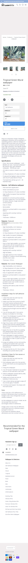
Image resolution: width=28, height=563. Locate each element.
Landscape (8, 489)
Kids (6, 484)
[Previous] (12, 74)
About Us (7, 463)
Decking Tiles (9, 496)
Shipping (5, 91)
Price (6, 122)
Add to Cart (14, 128)
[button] (20, 5)
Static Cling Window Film (12, 501)
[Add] (12, 99)
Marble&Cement (10, 476)
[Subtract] (4, 99)
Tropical (7, 473)
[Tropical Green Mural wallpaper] (5, 69)
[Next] (16, 74)
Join (20, 445)
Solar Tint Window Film (11, 506)
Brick (6, 481)
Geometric (8, 486)
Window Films (9, 498)
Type (6, 105)
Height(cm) (7, 116)
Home (4, 37)
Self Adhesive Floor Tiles (11, 512)
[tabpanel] (14, 278)
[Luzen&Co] (8, 5)
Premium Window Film (11, 504)
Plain (6, 468)
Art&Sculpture (9, 492)
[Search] (17, 5)
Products (9, 37)
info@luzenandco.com (11, 454)
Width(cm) (7, 110)
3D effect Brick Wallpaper (12, 514)
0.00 (8, 124)
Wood (7, 471)
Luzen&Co (7, 551)
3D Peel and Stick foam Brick (13, 509)
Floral (6, 479)
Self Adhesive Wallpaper (11, 465)
